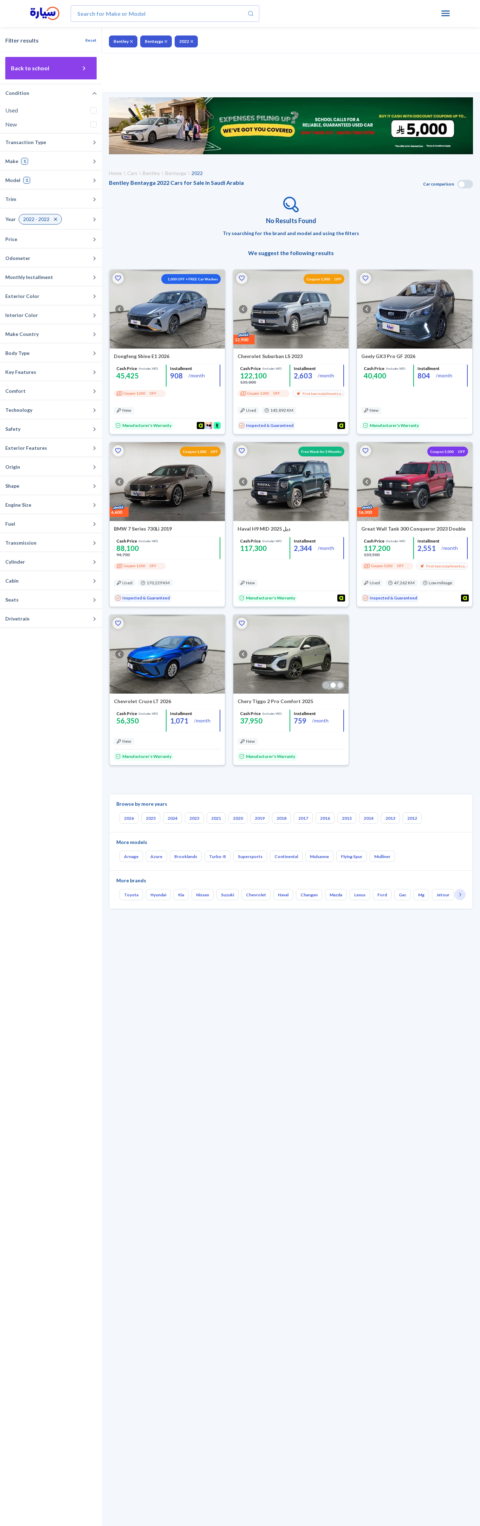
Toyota (131, 894)
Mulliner (382, 856)
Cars (132, 173)
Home (115, 173)
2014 (369, 818)
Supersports (250, 856)
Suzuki (227, 894)
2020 (238, 818)
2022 (184, 41)
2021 (216, 818)
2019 (260, 818)
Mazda (336, 894)
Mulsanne (319, 856)
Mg (421, 894)
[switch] (465, 184)
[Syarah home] (44, 14)
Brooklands (185, 856)
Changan (309, 894)
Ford (382, 894)
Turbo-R (217, 856)
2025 (151, 818)
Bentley (121, 41)
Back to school (30, 68)
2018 (281, 818)
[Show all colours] (333, 685)
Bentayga (154, 41)
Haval (283, 894)
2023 (194, 818)
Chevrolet (256, 894)
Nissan (202, 894)
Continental (286, 856)
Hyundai (158, 894)
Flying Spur (351, 856)
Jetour (442, 894)
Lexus (359, 894)
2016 (325, 818)
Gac (402, 894)
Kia (181, 894)
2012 (412, 818)
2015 (347, 818)
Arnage (131, 856)
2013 (390, 818)
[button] (118, 278)
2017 (303, 818)
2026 (129, 818)
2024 (172, 818)
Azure (156, 856)
